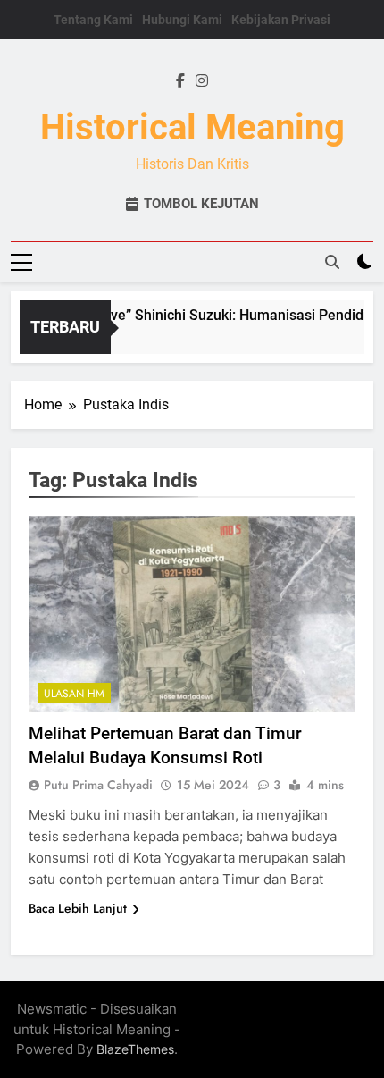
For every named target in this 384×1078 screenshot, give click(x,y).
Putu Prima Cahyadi (98, 785)
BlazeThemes (135, 1049)
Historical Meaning (192, 127)
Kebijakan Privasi (280, 20)
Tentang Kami (93, 20)
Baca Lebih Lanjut (78, 908)
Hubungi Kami (182, 20)
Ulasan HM (74, 694)
